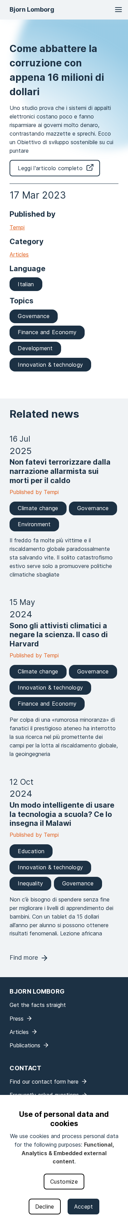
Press (17, 1018)
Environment (34, 524)
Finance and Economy (47, 332)
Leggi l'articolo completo (50, 168)
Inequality (30, 883)
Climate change (38, 508)
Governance (33, 316)
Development (35, 348)
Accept (83, 1206)
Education (31, 851)
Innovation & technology (50, 364)
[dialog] (64, 1159)
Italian (26, 284)
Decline (44, 1206)
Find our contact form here (44, 1081)
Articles (19, 254)
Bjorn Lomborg (32, 9)
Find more (24, 957)
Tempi (17, 227)
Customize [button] (64, 1181)
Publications (25, 1045)
